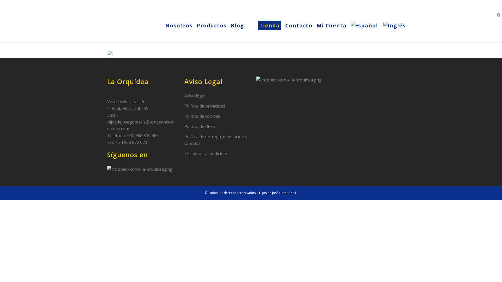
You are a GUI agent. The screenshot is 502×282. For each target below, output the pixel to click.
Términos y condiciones (207, 153)
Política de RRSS (199, 126)
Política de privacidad (204, 106)
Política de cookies (202, 116)
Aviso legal (194, 96)
